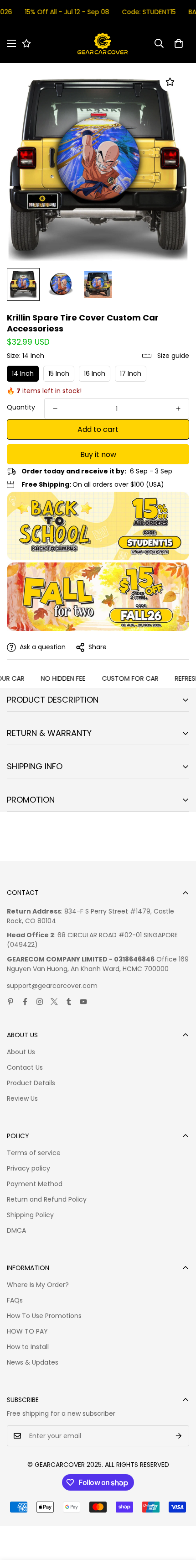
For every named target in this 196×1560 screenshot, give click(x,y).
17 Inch (130, 373)
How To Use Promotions (44, 1315)
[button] (178, 43)
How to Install (28, 1346)
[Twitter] (54, 1001)
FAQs (15, 1300)
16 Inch (94, 373)
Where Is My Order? (38, 1284)
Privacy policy (28, 1168)
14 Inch (23, 373)
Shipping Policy (30, 1214)
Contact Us (25, 1067)
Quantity (21, 407)
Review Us (22, 1098)
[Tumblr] (69, 1001)
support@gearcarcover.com (52, 985)
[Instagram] (39, 1001)
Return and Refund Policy (47, 1199)
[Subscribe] (179, 1435)
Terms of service (34, 1152)
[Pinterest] (10, 1001)
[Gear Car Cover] (102, 43)
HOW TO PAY (27, 1331)
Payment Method (34, 1183)
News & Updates (32, 1362)
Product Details (31, 1082)
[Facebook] (25, 1001)
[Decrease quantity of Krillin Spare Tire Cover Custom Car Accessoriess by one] (55, 409)
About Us (21, 1051)
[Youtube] (83, 1001)
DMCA (16, 1230)
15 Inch (58, 373)
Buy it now (98, 454)
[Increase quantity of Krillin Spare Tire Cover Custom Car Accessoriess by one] (178, 409)
